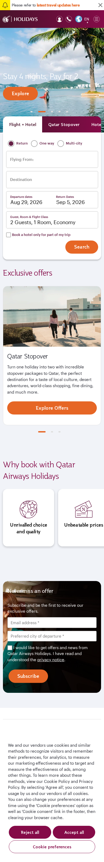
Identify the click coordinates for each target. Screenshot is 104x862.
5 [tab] (67, 111)
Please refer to (45, 5)
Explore (20, 93)
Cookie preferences (52, 846)
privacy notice (50, 659)
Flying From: (22, 159)
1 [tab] (31, 111)
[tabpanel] (52, 80)
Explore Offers (52, 408)
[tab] (22, 124)
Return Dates (65, 196)
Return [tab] (21, 143)
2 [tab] (42, 111)
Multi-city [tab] (73, 143)
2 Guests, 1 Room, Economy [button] (42, 222)
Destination (21, 179)
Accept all (74, 832)
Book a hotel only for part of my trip (41, 234)
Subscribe (28, 676)
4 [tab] (59, 111)
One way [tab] (46, 143)
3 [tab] (52, 111)
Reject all (30, 832)
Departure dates (21, 196)
